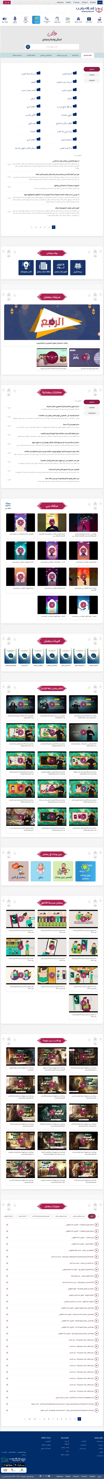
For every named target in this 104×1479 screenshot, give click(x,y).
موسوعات (99, 1441)
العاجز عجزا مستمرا (29, 90)
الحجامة (33, 131)
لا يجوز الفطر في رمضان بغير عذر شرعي (65, 160)
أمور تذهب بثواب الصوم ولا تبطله (67, 207)
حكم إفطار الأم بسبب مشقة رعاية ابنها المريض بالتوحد (60, 433)
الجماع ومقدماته (66, 115)
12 (35, 1419)
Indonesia (60, 2)
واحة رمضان (65, 1447)
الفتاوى (91, 69)
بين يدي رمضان (62, 55)
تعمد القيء (32, 123)
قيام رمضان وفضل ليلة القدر (40, 1216)
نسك (67, 1451)
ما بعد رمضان (17, 55)
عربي (100, 2)
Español (93, 2)
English (68, 2)
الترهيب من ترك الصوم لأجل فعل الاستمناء (64, 469)
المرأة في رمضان (45, 55)
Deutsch (85, 2)
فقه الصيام (88, 55)
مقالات (101, 1448)
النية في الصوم (67, 74)
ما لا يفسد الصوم (66, 148)
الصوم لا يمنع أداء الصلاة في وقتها (66, 185)
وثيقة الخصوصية (22, 1452)
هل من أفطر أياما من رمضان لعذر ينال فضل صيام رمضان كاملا (57, 174)
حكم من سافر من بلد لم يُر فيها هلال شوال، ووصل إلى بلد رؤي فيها (55, 442)
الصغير (33, 82)
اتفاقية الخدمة (12, 1452)
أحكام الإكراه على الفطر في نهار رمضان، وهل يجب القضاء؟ (58, 415)
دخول (6, 2)
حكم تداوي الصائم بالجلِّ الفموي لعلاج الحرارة (63, 406)
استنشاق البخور (66, 140)
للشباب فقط (65, 1454)
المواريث (83, 1445)
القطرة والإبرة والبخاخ (64, 123)
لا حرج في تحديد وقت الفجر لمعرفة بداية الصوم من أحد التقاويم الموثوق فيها (51, 194)
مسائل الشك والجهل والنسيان (25, 148)
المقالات (92, 75)
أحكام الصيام (22, 1216)
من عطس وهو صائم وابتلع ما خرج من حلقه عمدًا (62, 478)
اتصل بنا (4, 1452)
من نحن (24, 1454)
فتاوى (101, 1452)
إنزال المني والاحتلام (64, 131)
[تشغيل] (97, 1225)
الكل (91, 1216)
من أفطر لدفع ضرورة (64, 107)
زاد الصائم (75, 55)
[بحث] (28, 47)
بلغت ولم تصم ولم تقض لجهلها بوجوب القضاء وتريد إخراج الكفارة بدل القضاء (51, 451)
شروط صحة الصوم (29, 74)
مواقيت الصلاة (46, 1445)
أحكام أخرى (31, 107)
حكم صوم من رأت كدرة (71, 424)
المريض (33, 98)
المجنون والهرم (67, 90)
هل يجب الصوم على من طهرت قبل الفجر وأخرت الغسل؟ (59, 460)
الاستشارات (91, 413)
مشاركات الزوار (46, 1448)
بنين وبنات (83, 1448)
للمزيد (9, 164)
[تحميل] (7, 1224)
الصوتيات (92, 80)
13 (29, 1419)
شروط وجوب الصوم (64, 82)
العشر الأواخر (31, 55)
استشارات (99, 1455)
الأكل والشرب (30, 115)
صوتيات (100, 1445)
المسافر (69, 98)
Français (76, 2)
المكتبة (84, 1441)
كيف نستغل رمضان (61, 1216)
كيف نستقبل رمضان (79, 1216)
